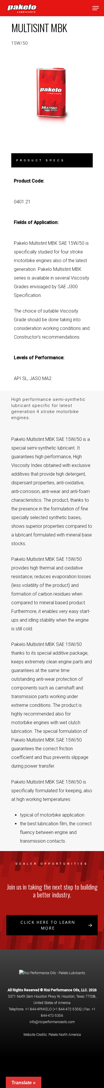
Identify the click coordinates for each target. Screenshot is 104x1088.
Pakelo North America (65, 1035)
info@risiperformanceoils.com (52, 1022)
